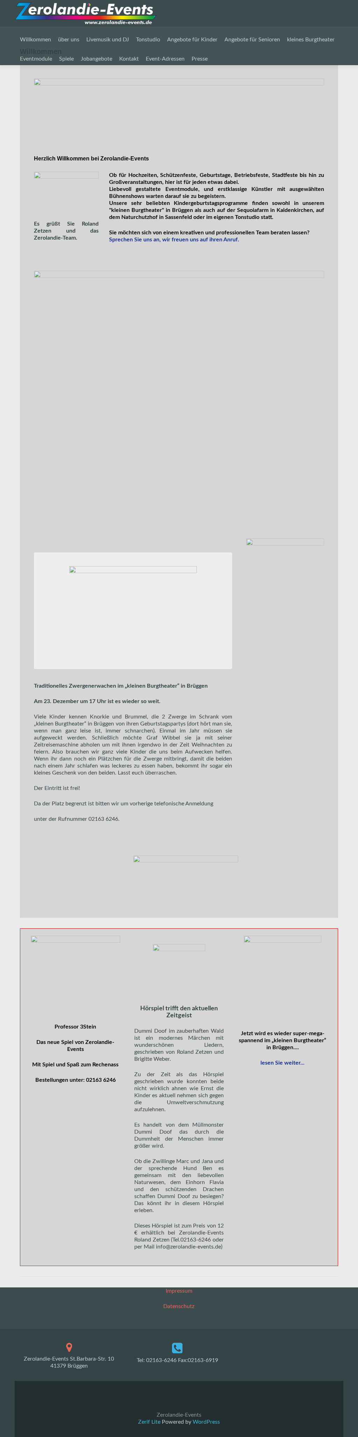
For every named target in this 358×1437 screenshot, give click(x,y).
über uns (68, 39)
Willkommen (35, 39)
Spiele (66, 59)
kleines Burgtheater (311, 39)
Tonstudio (148, 39)
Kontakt (129, 59)
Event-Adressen (165, 59)
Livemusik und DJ (107, 39)
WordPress (205, 1422)
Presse (200, 59)
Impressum (179, 1291)
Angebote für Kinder (192, 39)
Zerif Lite (150, 1422)
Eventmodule (36, 59)
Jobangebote (96, 59)
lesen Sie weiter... (282, 1063)
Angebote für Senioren (252, 39)
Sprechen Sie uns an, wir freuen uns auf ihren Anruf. (174, 239)
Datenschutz (178, 1306)
